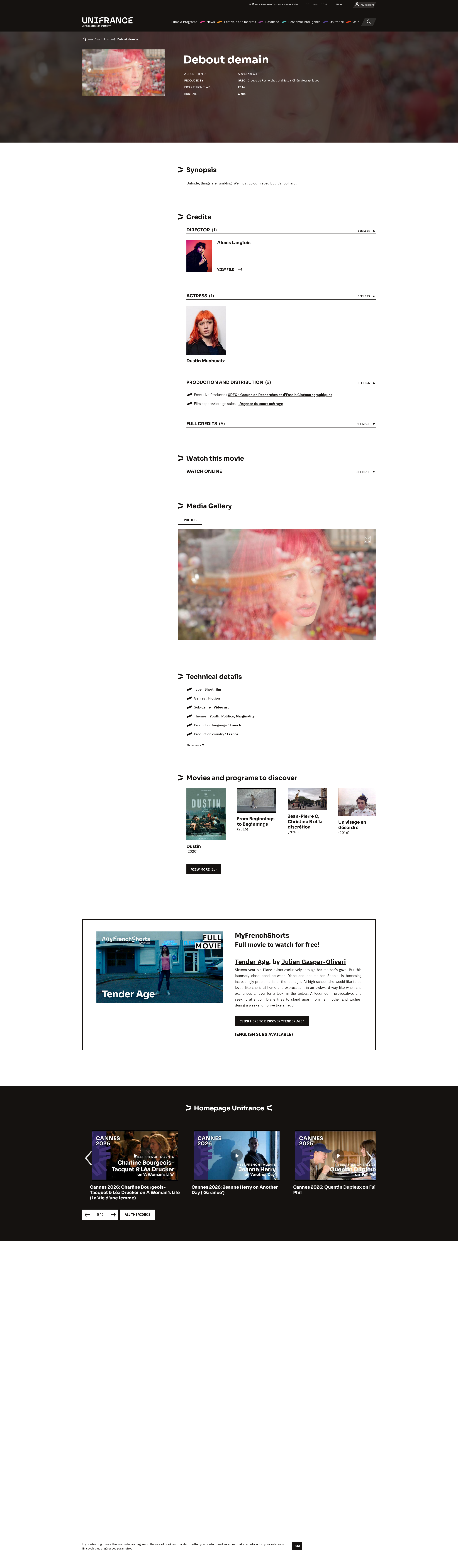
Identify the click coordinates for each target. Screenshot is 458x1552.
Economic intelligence (304, 22)
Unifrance (337, 22)
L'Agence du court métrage (260, 403)
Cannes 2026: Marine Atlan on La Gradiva (331, 1187)
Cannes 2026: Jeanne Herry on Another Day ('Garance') (125, 1190)
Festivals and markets (240, 22)
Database (272, 22)
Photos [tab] (190, 520)
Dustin (193, 846)
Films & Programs (184, 22)
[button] (367, 539)
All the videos (137, 1214)
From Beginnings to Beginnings (255, 821)
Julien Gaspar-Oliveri (313, 961)
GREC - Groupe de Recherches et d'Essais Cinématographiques (278, 80)
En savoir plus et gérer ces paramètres (107, 1548)
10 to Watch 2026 (316, 4)
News (211, 22)
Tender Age (252, 961)
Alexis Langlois (247, 74)
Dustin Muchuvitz (205, 361)
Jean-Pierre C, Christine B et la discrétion (305, 822)
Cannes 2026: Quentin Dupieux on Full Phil (226, 1190)
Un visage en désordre (352, 825)
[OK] (297, 1546)
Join (356, 22)
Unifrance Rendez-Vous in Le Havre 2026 (273, 4)
